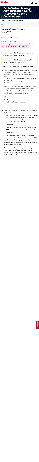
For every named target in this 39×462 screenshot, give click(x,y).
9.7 (3, 46)
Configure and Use (11, 46)
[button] (19, 24)
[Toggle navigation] (36, 2)
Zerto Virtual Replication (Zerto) (24, 44)
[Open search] (32, 2)
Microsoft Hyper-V (7, 44)
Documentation (23, 46)
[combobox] (15, 38)
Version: (3, 38)
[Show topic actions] (36, 33)
